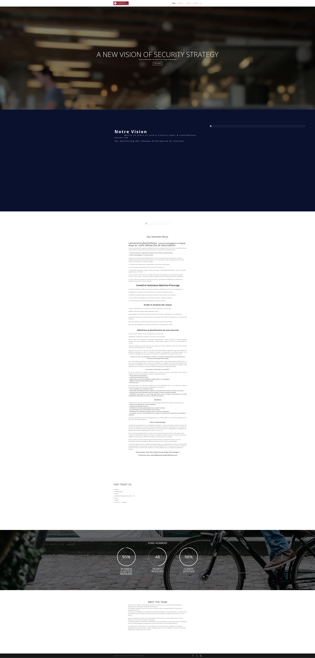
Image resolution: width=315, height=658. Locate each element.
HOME (173, 3)
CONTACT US (157, 641)
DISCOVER (157, 63)
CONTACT (196, 3)
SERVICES (180, 3)
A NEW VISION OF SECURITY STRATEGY (157, 54)
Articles (188, 3)
